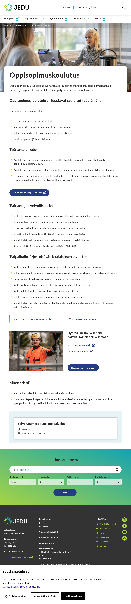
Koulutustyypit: (16, 477)
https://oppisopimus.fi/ (81, 344)
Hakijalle (9, 18)
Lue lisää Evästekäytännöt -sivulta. (21, 586)
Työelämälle (56, 18)
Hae (65, 492)
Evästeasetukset (17, 596)
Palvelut (78, 18)
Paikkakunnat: (73, 477)
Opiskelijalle (31, 18)
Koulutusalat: (44, 477)
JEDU (98, 18)
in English (67, 7)
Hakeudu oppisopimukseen (83, 368)
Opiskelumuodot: (103, 477)
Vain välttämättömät (45, 596)
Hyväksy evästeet (73, 596)
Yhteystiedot (81, 7)
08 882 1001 (28, 429)
